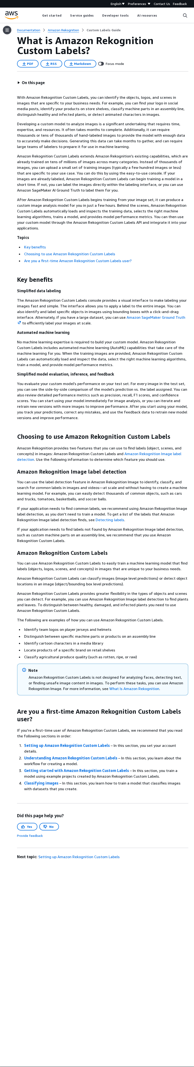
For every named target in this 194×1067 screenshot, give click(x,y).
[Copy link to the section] (13, 279)
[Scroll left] (38, 15)
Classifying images (41, 783)
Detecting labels (110, 519)
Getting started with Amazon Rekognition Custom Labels (76, 770)
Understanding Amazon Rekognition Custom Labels (70, 758)
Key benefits (35, 247)
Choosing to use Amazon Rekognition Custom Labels (69, 253)
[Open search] (185, 15)
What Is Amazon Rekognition (134, 688)
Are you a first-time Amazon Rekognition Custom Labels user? (78, 260)
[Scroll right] (161, 15)
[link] (104, 30)
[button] (31, 82)
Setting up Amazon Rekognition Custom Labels (67, 745)
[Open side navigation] (7, 30)
